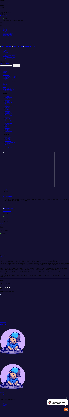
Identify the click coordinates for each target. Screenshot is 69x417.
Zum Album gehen (4, 15)
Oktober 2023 (8, 114)
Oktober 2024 (8, 103)
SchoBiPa (7, 143)
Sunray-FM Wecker (8, 189)
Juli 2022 (7, 124)
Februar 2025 (8, 101)
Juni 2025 (7, 98)
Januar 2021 (8, 130)
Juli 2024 (7, 107)
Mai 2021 (7, 128)
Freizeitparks (8, 137)
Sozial (6, 144)
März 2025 (7, 100)
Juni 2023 (7, 118)
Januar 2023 (8, 122)
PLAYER (5, 63)
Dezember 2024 (8, 102)
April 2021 (7, 129)
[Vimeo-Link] (17, 46)
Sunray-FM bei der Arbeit (7, 211)
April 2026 (7, 96)
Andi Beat (3, 324)
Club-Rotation (3, 223)
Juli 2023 (7, 117)
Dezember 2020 (8, 131)
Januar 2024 (8, 112)
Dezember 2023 (8, 113)
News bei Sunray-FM (10, 142)
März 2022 (7, 126)
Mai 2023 (7, 119)
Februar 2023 (8, 120)
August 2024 (8, 106)
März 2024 (7, 111)
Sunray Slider (8, 145)
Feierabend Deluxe (6, 218)
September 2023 (8, 115)
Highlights (7, 138)
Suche (16, 65)
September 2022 (8, 123)
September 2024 (8, 104)
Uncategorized (8, 147)
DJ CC (2, 359)
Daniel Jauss (3, 394)
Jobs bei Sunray (8, 139)
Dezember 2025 (8, 97)
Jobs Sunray (8, 141)
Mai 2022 (7, 125)
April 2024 (7, 109)
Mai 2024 (7, 108)
